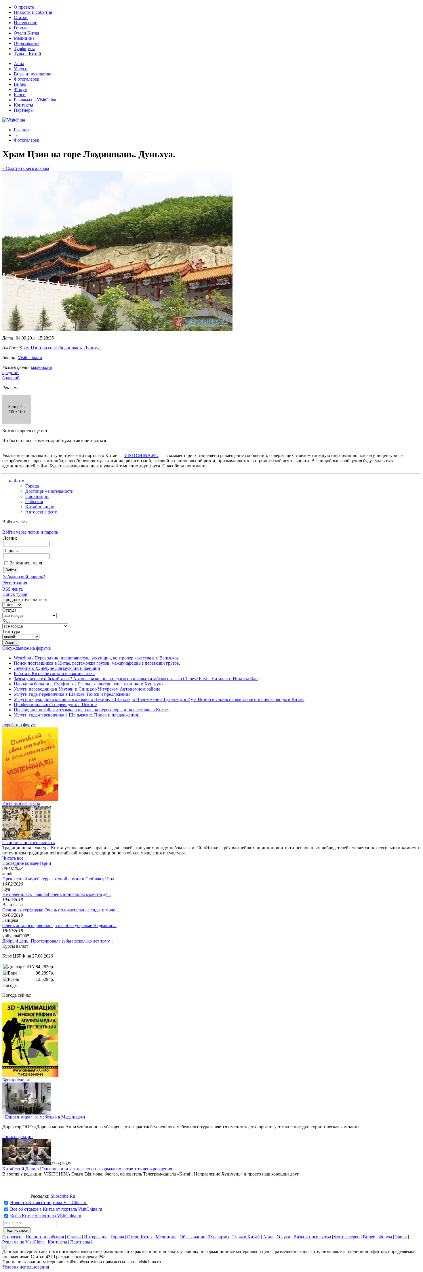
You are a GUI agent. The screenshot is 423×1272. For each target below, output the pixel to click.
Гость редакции (17, 1136)
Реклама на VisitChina (35, 99)
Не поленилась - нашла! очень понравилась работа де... (56, 894)
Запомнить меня (26, 562)
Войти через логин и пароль (30, 532)
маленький (41, 367)
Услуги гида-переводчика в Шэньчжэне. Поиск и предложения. (76, 714)
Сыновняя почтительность (28, 842)
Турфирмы (24, 48)
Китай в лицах (39, 506)
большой (11, 377)
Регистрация (14, 582)
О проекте (24, 7)
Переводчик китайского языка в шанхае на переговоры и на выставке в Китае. (91, 709)
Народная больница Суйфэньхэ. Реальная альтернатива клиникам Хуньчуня (88, 683)
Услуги (21, 68)
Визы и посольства (32, 73)
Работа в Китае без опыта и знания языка (54, 673)
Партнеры (24, 110)
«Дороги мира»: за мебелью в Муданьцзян (43, 1116)
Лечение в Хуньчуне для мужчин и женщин (57, 668)
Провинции (37, 496)
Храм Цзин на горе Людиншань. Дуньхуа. (60, 347)
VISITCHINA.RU (141, 455)
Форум (20, 89)
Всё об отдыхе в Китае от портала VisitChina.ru (56, 1209)
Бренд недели (15, 1079)
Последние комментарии (26, 863)
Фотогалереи (26, 79)
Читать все (12, 858)
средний (10, 372)
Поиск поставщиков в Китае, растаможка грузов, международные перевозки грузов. (97, 663)
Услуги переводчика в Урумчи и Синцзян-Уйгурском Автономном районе (87, 689)
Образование (26, 43)
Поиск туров (14, 594)
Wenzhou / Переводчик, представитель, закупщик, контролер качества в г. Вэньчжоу (96, 657)
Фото (19, 480)
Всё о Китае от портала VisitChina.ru (45, 1215)
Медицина (24, 38)
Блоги (20, 94)
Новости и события (33, 12)
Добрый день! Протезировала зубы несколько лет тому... (57, 941)
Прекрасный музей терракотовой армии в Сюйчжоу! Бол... (60, 878)
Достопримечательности (49, 491)
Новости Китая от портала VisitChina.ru (48, 1202)
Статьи (21, 17)
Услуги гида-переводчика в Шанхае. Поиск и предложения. (73, 694)
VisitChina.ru (30, 357)
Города (20, 27)
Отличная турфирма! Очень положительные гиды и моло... (60, 909)
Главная (21, 129)
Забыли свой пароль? (24, 576)
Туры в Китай (27, 53)
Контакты (23, 105)
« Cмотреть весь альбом (25, 168)
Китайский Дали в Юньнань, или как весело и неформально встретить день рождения (87, 1168)
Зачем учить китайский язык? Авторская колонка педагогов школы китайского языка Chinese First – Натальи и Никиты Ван (136, 678)
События (34, 501)
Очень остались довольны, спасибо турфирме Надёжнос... (59, 925)
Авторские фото (41, 511)
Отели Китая (26, 33)
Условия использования (25, 1267)
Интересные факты (21, 803)
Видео (20, 84)
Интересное (25, 22)
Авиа (19, 63)
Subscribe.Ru (63, 1196)
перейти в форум (19, 724)
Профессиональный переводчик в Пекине (55, 704)
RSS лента (12, 589)
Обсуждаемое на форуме (26, 648)
